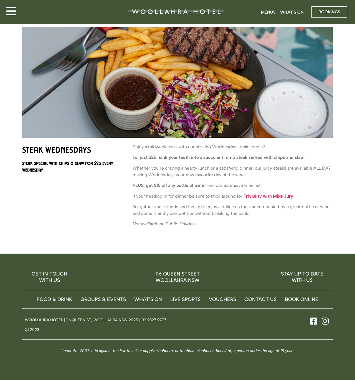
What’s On (148, 299)
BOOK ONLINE (301, 299)
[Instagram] (324, 321)
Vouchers (222, 299)
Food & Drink (54, 299)
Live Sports (185, 299)
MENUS (268, 12)
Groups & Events (103, 299)
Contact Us (260, 299)
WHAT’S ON (292, 12)
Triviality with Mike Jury (268, 196)
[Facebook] (312, 321)
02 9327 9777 (153, 320)
